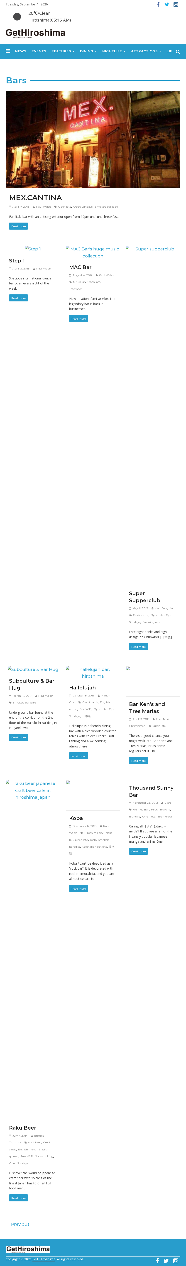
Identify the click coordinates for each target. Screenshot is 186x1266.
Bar (146, 809)
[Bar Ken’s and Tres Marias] (153, 669)
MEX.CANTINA (35, 197)
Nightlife (112, 51)
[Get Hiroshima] (36, 32)
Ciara (167, 802)
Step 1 (17, 261)
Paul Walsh (43, 206)
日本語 (87, 716)
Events (39, 51)
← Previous (17, 1224)
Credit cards (140, 615)
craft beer (34, 1142)
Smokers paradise (106, 206)
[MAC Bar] (93, 249)
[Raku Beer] (33, 783)
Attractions (144, 51)
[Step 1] (33, 249)
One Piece (148, 816)
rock (93, 840)
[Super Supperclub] (153, 249)
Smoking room (152, 622)
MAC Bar (80, 267)
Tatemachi (76, 289)
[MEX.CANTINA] (93, 94)
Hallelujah (82, 688)
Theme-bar (165, 816)
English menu (27, 1149)
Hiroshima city (93, 832)
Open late (64, 206)
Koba (76, 818)
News (20, 51)
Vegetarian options (94, 846)
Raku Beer (22, 1128)
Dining (86, 51)
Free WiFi (85, 709)
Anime (137, 809)
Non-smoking (44, 1156)
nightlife (134, 816)
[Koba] (93, 783)
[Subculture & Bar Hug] (33, 669)
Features (61, 51)
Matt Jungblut (164, 608)
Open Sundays (83, 206)
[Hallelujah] (93, 669)
